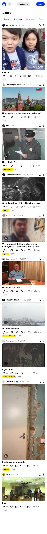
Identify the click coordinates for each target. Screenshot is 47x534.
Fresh (41, 19)
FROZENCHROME (12, 300)
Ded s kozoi (10, 259)
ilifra (7, 125)
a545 (8, 474)
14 (4, 80)
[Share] (39, 25)
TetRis (8, 25)
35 (12, 254)
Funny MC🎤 (10, 382)
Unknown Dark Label (13, 174)
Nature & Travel (9, 336)
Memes (6, 469)
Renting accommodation (14, 462)
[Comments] (16, 76)
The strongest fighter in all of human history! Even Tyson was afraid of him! (20, 245)
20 (19, 336)
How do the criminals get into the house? (21, 113)
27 (5, 510)
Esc (4, 503)
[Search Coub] (10, 4)
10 (19, 377)
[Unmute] (6, 66)
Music (5, 210)
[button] (3, 76)
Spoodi (8, 215)
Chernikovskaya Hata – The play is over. (21, 203)
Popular (7, 19)
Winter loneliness (10, 328)
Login (40, 4)
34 (13, 469)
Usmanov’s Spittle (11, 287)
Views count (30, 19)
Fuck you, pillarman (13, 84)
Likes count (18, 19)
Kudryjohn (10, 341)
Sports (5, 254)
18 (4, 295)
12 (16, 170)
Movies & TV (7, 169)
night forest (8, 369)
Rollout (5, 72)
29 (12, 210)
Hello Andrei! (8, 162)
